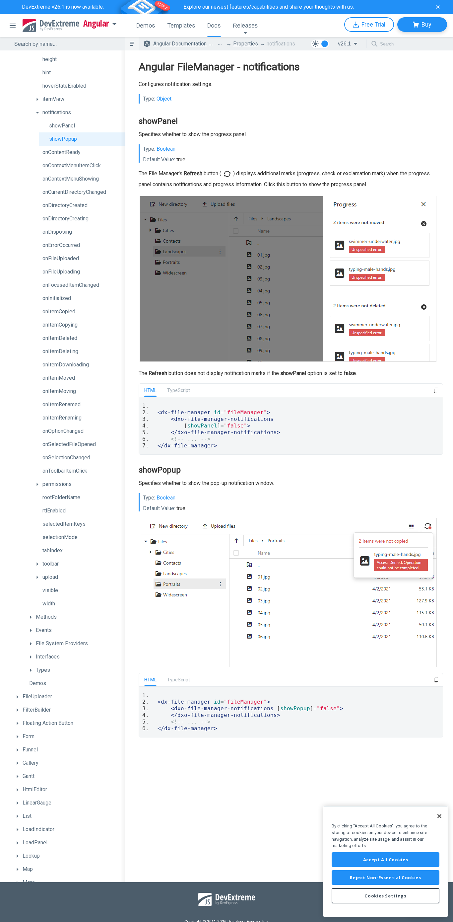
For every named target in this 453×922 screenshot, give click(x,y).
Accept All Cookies (385, 860)
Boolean (166, 149)
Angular (96, 23)
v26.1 (344, 43)
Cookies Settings (385, 896)
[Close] (439, 816)
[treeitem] (78, 59)
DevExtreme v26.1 (43, 7)
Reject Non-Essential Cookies (385, 878)
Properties (245, 43)
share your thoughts (312, 7)
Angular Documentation (180, 43)
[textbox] (65, 43)
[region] (385, 861)
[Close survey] (437, 7)
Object (164, 99)
